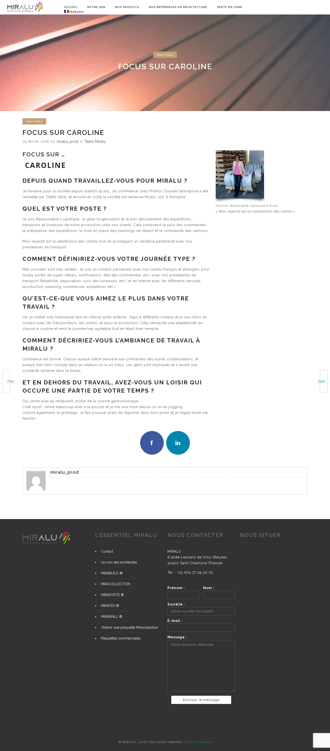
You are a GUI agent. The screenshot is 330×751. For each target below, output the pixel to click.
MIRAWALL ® (111, 617)
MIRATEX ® (110, 606)
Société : (176, 604)
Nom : (210, 588)
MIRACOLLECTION (115, 584)
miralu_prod (68, 141)
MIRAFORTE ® (112, 595)
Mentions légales (198, 742)
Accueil (71, 7)
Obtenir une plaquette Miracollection (129, 627)
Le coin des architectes (119, 562)
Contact (107, 551)
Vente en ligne (229, 7)
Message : (178, 637)
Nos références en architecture (178, 7)
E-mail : (176, 621)
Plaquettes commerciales (121, 638)
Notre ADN (96, 7)
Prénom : (177, 588)
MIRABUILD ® (112, 573)
